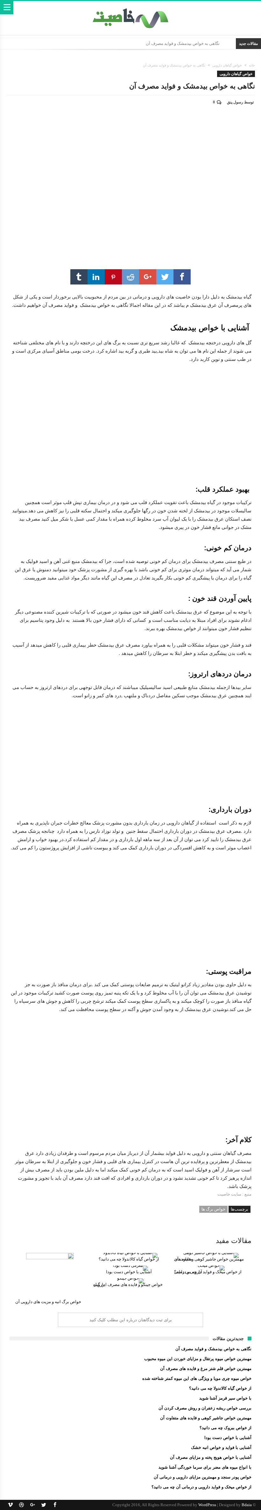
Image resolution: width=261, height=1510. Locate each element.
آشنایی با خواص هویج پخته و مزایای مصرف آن (210, 1457)
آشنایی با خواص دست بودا (227, 1437)
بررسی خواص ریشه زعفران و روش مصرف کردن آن (205, 1408)
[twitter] (164, 276)
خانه (252, 65)
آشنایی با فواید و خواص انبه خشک (221, 1447)
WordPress (207, 1504)
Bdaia (247, 1504)
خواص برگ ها (213, 1209)
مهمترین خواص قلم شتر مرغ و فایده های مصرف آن (205, 1368)
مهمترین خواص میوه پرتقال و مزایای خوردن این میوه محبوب (197, 1358)
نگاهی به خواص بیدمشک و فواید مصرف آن (183, 43)
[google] (147, 276)
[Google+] (32, 1505)
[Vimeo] (10, 1505)
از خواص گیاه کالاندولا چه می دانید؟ (220, 1388)
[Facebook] (55, 1505)
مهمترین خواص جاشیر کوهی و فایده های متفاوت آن (205, 1417)
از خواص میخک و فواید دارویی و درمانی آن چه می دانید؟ (201, 1487)
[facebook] (182, 276)
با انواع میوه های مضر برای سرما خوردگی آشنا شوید (205, 1467)
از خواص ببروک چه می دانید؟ (225, 1427)
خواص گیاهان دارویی (227, 65)
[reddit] (130, 276)
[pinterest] (113, 276)
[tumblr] (79, 276)
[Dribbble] (21, 1505)
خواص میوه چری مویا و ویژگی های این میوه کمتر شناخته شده (196, 1378)
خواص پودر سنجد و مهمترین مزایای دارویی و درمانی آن (202, 1477)
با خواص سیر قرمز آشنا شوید (225, 1398)
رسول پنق (235, 102)
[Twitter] (44, 1505)
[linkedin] (96, 276)
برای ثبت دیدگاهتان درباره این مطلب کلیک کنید (130, 1319)
